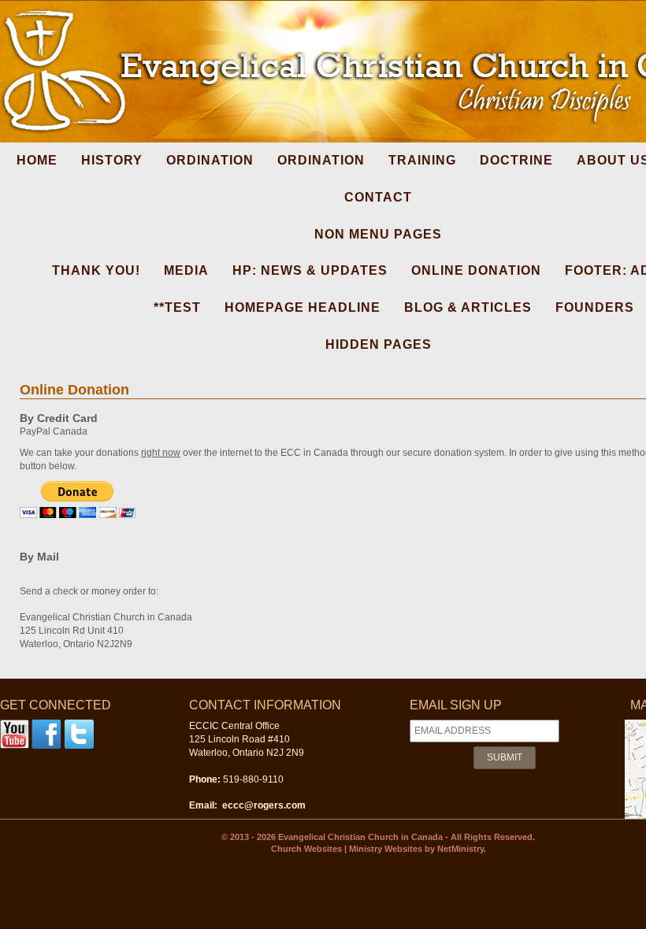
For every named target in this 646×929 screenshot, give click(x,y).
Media (186, 270)
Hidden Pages (378, 344)
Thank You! (96, 270)
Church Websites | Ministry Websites (348, 848)
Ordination (210, 160)
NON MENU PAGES (378, 234)
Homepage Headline (303, 307)
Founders (594, 307)
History (112, 160)
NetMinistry (460, 848)
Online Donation (476, 270)
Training (422, 160)
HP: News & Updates (310, 270)
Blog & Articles (468, 307)
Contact (378, 197)
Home (37, 160)
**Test (177, 307)
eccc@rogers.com (264, 805)
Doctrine (516, 160)
